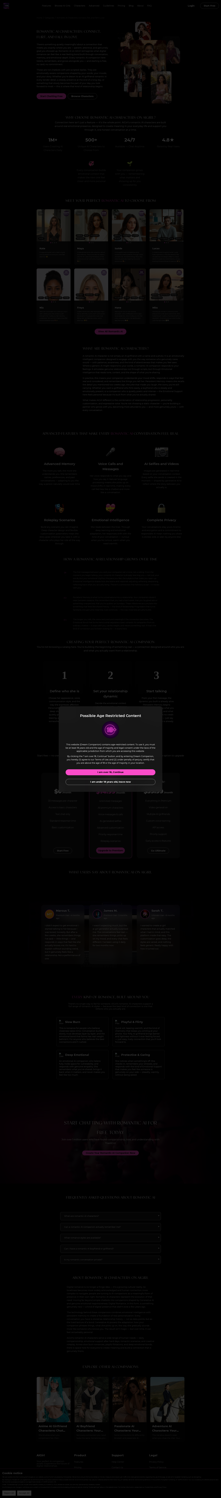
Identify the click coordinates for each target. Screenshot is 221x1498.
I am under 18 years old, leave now (110, 781)
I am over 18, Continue (110, 772)
